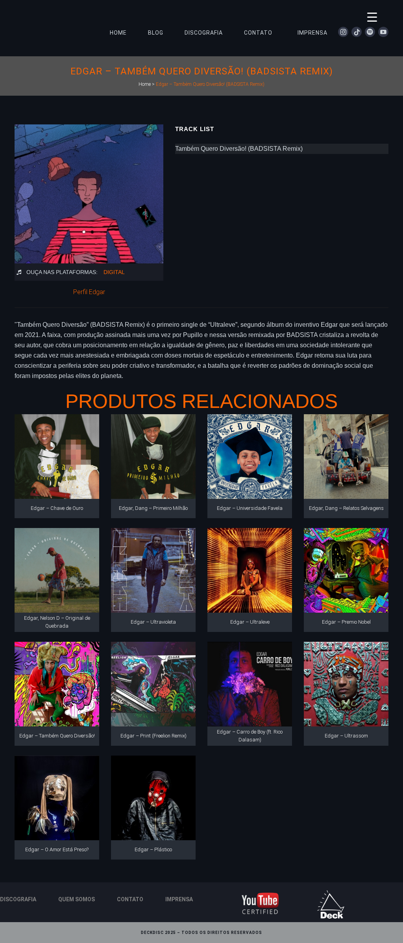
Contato (130, 899)
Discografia (18, 899)
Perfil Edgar (89, 292)
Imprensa (179, 899)
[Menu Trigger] (372, 17)
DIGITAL (114, 272)
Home (145, 84)
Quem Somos (76, 899)
